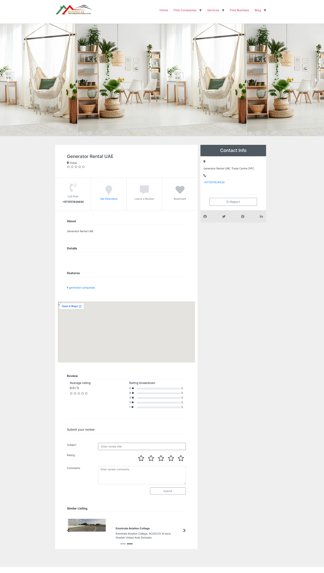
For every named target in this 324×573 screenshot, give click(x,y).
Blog (258, 10)
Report (234, 202)
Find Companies (185, 10)
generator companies (82, 287)
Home (164, 10)
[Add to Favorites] (180, 192)
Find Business (239, 10)
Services (213, 10)
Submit (168, 491)
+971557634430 (214, 182)
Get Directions (108, 198)
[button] (68, 530)
